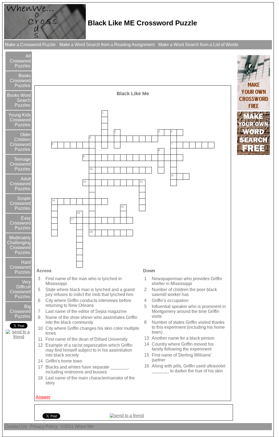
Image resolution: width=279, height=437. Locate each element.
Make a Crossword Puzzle (30, 44)
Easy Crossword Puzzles (20, 223)
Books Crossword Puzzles (20, 80)
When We (85, 426)
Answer (43, 397)
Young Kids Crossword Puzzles (19, 120)
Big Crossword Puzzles (20, 311)
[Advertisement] (134, 67)
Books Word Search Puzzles (18, 100)
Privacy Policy (44, 426)
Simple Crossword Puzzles (20, 203)
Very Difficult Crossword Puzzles (20, 289)
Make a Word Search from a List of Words (198, 44)
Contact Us (16, 426)
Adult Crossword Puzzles (20, 183)
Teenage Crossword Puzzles (20, 164)
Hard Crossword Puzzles (20, 267)
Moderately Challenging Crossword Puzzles (19, 245)
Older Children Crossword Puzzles (20, 142)
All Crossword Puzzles (20, 61)
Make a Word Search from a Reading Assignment (107, 44)
